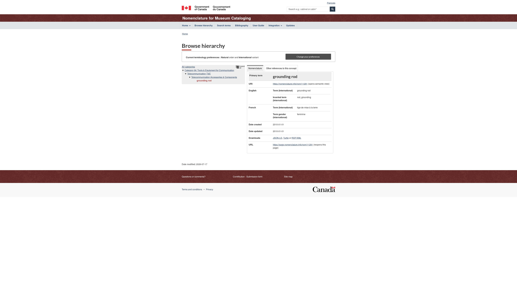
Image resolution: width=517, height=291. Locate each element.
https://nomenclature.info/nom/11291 (290, 83)
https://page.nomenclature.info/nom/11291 (293, 144)
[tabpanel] (290, 112)
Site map (288, 176)
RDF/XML (296, 137)
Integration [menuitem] (274, 25)
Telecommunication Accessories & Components (214, 77)
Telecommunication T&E (199, 73)
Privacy (209, 189)
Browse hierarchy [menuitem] (204, 25)
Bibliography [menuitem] (241, 25)
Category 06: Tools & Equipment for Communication (209, 70)
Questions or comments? (193, 176)
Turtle (286, 137)
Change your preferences (308, 56)
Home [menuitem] (185, 25)
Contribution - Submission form (247, 176)
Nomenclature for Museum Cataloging (216, 18)
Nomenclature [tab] (255, 68)
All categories (188, 66)
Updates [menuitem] (290, 25)
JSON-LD (277, 137)
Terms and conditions (192, 189)
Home (185, 33)
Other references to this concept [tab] (281, 68)
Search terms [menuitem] (224, 25)
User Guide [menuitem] (258, 25)
